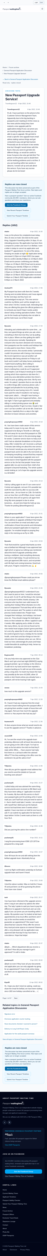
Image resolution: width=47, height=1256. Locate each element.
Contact (5, 1225)
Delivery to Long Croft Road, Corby (16, 1029)
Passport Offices (8, 1214)
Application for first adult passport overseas (19, 1034)
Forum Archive (8, 1211)
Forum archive (14, 67)
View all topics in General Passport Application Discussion (22, 1039)
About (5, 1228)
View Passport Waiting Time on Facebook (19, 1176)
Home (5, 67)
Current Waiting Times (10, 1193)
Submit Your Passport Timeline (17, 216)
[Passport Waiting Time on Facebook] (4, 2)
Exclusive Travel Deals (10, 1218)
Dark (41, 2)
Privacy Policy (25, 1250)
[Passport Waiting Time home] (12, 8)
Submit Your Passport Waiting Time (15, 1204)
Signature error (9, 1014)
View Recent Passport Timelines (18, 210)
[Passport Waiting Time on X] (9, 1122)
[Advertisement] (23, 37)
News (4, 1207)
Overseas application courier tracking (17, 1019)
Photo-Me (6, 1232)
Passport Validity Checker (11, 1200)
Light (36, 2)
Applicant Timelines (9, 1197)
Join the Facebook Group (16, 205)
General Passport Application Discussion (18, 70)
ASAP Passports (8, 1235)
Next (15, 998)
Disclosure (13, 1250)
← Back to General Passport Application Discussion (20, 79)
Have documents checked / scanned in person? (20, 1024)
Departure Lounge (9, 1221)
